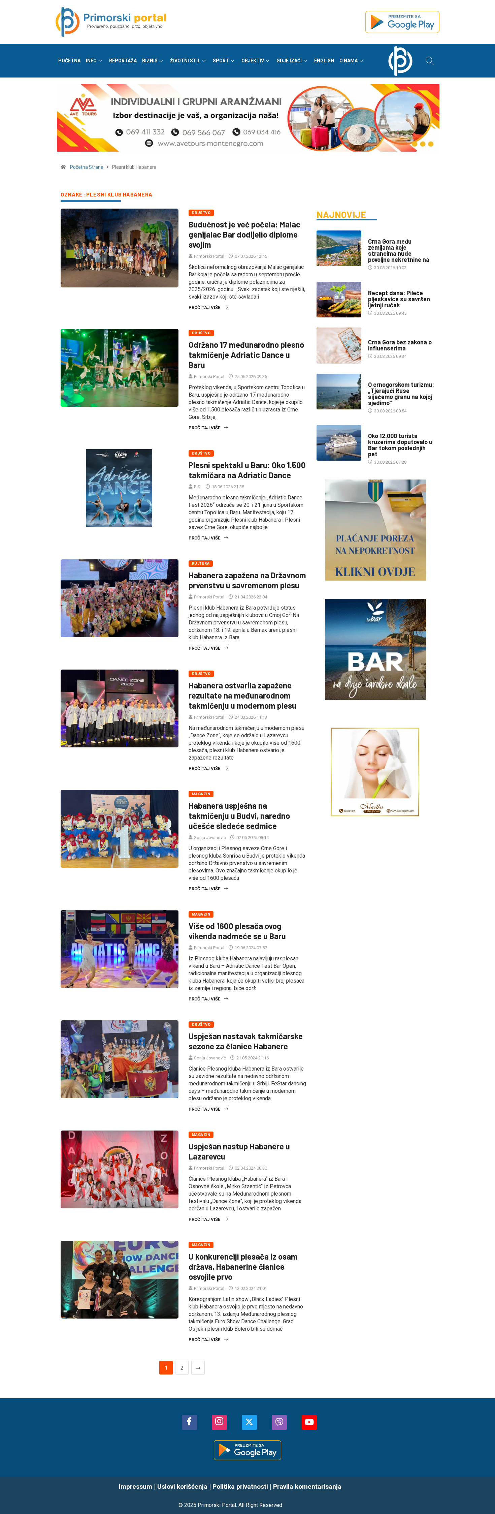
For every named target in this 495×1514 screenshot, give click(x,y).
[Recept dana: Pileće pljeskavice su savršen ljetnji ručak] (339, 299)
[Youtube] (309, 1422)
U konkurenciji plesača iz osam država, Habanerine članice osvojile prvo (243, 1266)
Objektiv (252, 60)
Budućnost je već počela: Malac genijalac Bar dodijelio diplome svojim (244, 234)
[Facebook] (189, 1422)
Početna (69, 60)
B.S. (197, 486)
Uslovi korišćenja (182, 1486)
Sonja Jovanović (210, 837)
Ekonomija (379, 378)
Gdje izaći (289, 60)
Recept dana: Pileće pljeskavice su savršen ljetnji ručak (399, 299)
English (324, 60)
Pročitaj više (204, 307)
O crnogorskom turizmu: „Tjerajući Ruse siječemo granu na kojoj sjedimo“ (401, 393)
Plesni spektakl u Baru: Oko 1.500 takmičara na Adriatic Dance (247, 470)
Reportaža (123, 60)
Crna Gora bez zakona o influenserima (400, 345)
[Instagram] (219, 1422)
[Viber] (279, 1422)
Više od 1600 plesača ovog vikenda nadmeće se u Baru (237, 931)
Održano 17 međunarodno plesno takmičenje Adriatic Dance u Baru (246, 355)
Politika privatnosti (240, 1486)
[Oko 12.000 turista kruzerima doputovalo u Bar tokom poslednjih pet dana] (339, 443)
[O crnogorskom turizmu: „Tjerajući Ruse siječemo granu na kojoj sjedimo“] (339, 391)
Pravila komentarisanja (307, 1486)
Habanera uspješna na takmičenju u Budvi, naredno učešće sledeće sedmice (239, 816)
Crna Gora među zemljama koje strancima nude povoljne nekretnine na (398, 250)
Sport (221, 60)
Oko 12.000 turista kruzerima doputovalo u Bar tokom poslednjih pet (400, 445)
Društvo (201, 213)
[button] (429, 60)
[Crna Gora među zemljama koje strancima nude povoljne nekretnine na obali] (339, 248)
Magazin (201, 794)
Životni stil (185, 60)
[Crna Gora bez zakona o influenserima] (339, 345)
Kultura (200, 563)
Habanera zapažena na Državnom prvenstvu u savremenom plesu (247, 580)
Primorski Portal (209, 256)
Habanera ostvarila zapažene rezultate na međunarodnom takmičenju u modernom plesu (242, 695)
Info (91, 60)
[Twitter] (249, 1422)
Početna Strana (86, 167)
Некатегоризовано (388, 286)
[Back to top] (479, 1495)
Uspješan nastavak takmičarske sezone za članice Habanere (246, 1041)
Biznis (150, 60)
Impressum (135, 1486)
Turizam (377, 429)
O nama (348, 60)
